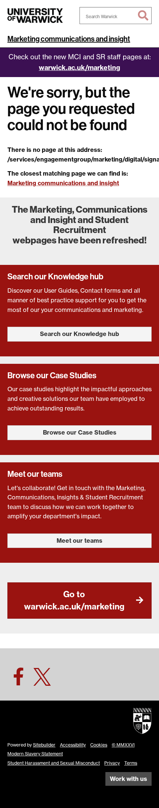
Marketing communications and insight (68, 38)
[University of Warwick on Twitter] (42, 681)
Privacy (112, 763)
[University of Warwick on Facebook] (18, 681)
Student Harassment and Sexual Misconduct (53, 763)
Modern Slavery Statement (35, 754)
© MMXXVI (123, 745)
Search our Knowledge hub (79, 334)
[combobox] (116, 15)
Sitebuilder (44, 745)
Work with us (128, 778)
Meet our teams (79, 540)
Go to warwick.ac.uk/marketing (74, 600)
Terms (130, 763)
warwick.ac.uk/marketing (79, 67)
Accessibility (73, 745)
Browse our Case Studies (79, 432)
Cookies (98, 745)
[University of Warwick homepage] (35, 15)
